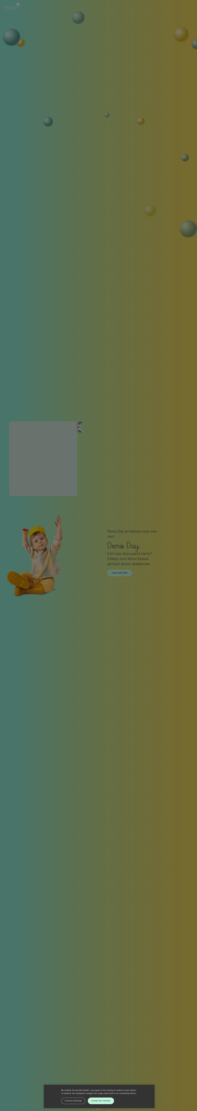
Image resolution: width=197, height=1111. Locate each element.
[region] (99, 1096)
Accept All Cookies (101, 1101)
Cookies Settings (73, 1101)
